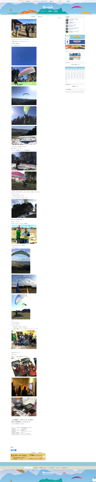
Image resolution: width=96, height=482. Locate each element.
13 (74, 74)
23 (82, 75)
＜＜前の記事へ (33, 16)
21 (77, 75)
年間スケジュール (43, 467)
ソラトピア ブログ (77, 37)
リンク (58, 467)
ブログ (60, 1)
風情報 (36, 467)
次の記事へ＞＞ (40, 16)
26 (71, 77)
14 (77, 74)
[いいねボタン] (11, 447)
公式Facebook (77, 42)
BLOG (6, 14)
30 (82, 77)
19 (71, 75)
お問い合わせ (64, 467)
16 (82, 74)
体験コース (52, 1)
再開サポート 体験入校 (75, 47)
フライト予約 (51, 467)
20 (74, 75)
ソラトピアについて (36, 1)
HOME (3, 14)
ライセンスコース (44, 1)
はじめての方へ (28, 1)
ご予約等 (68, 1)
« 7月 (66, 81)
